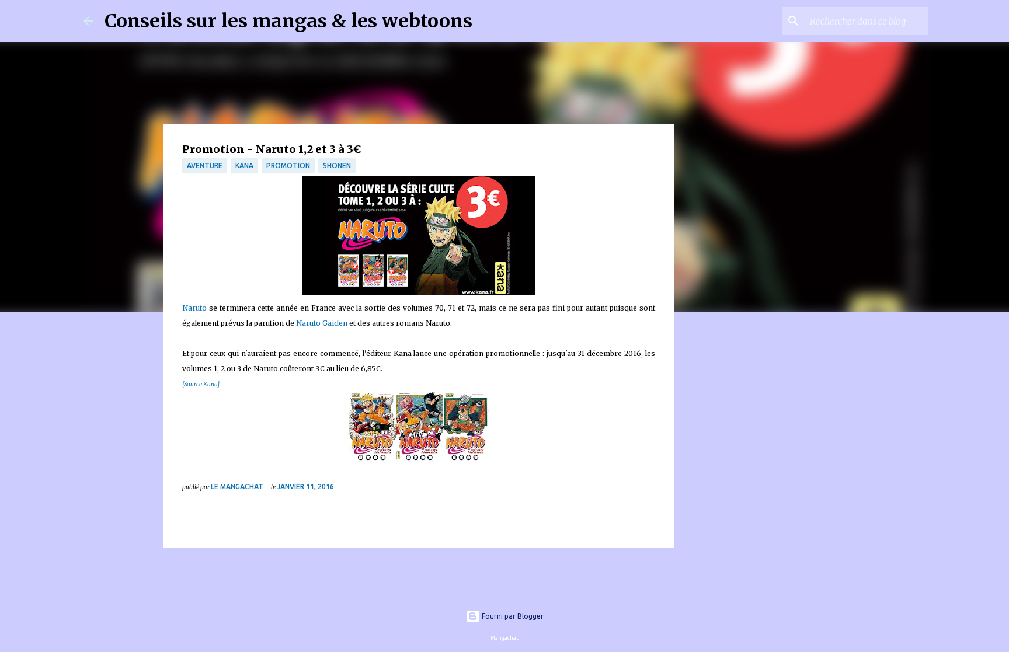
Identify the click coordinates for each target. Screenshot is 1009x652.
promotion (288, 165)
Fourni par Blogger (512, 616)
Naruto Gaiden (321, 323)
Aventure (204, 165)
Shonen (337, 165)
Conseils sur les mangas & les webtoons (288, 21)
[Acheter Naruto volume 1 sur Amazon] (372, 459)
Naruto (194, 308)
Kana (244, 165)
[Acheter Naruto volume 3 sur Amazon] (466, 459)
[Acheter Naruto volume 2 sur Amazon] (419, 459)
